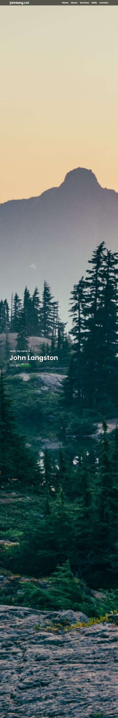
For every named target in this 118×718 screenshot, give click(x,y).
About (74, 2)
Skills (94, 2)
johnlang (19, 3)
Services (84, 2)
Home (65, 2)
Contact (103, 2)
